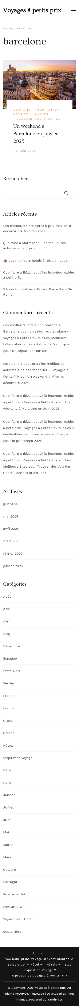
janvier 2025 (13, 566)
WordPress (55, 999)
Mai (6, 832)
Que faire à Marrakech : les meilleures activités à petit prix (34, 245)
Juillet (8, 807)
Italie (7, 770)
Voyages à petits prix (32, 10)
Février (8, 683)
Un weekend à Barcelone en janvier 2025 (35, 133)
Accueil (39, 953)
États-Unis (11, 671)
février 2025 (13, 553)
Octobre (9, 870)
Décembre (11, 646)
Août (7, 596)
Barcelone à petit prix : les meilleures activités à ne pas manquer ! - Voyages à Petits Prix (35, 370)
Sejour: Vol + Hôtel (38, 118)
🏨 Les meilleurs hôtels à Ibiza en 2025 (35, 261)
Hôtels (8, 745)
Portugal (10, 882)
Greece (9, 733)
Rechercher (15, 178)
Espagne (22, 109)
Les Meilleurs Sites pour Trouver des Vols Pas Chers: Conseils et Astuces (37, 466)
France (8, 696)
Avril (6, 621)
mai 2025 (10, 516)
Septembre (12, 932)
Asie (6, 609)
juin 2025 (10, 504)
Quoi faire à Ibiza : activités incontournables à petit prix (39, 275)
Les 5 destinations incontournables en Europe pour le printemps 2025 (38, 434)
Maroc (8, 845)
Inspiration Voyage (17, 758)
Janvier (40, 114)
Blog (6, 634)
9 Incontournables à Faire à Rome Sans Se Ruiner (37, 291)
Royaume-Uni (14, 907)
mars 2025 (11, 541)
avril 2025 (11, 529)
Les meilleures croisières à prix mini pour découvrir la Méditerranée (37, 228)
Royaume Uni (14, 894)
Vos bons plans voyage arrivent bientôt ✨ (39, 959)
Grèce (8, 721)
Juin (6, 820)
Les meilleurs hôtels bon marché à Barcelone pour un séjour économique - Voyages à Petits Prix (36, 331)
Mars (7, 857)
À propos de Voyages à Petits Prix (40, 975)
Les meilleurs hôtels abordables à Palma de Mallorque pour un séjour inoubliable (36, 344)
